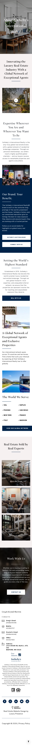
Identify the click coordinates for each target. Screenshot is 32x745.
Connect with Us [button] (16, 244)
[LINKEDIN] (16, 701)
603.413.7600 (10, 640)
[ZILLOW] (27, 701)
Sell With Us (16, 298)
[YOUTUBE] (21, 701)
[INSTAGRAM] (10, 701)
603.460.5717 (10, 628)
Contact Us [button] (16, 592)
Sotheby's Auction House (16, 237)
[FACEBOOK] (4, 701)
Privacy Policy (24, 723)
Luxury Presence (16, 714)
